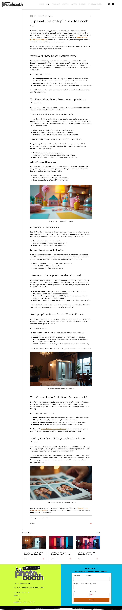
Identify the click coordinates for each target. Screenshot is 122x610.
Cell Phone (92, 591)
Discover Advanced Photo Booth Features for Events (61, 553)
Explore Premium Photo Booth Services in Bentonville (87, 553)
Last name (89, 575)
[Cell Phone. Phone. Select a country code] (92, 594)
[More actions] (91, 16)
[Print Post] (47, 518)
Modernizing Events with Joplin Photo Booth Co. (33, 553)
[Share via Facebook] (31, 518)
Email (76, 591)
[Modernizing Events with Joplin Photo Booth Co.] (34, 542)
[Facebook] (113, 4)
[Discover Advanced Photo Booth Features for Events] (61, 542)
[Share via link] (43, 518)
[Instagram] (109, 4)
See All (98, 532)
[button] (55, 4)
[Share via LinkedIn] (39, 518)
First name (77, 575)
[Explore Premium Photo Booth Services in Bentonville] (88, 542)
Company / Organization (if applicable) (85, 583)
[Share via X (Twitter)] (35, 518)
